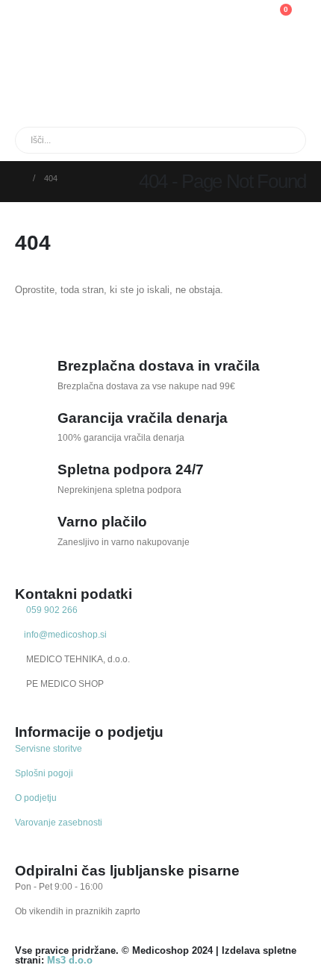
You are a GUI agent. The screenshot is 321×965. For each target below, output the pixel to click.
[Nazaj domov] (19, 178)
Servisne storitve (48, 748)
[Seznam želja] (241, 17)
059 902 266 (51, 609)
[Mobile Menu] (23, 26)
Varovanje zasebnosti (58, 822)
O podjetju (36, 797)
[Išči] (185, 140)
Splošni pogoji (44, 773)
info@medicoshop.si (64, 634)
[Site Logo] (84, 59)
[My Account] (205, 17)
